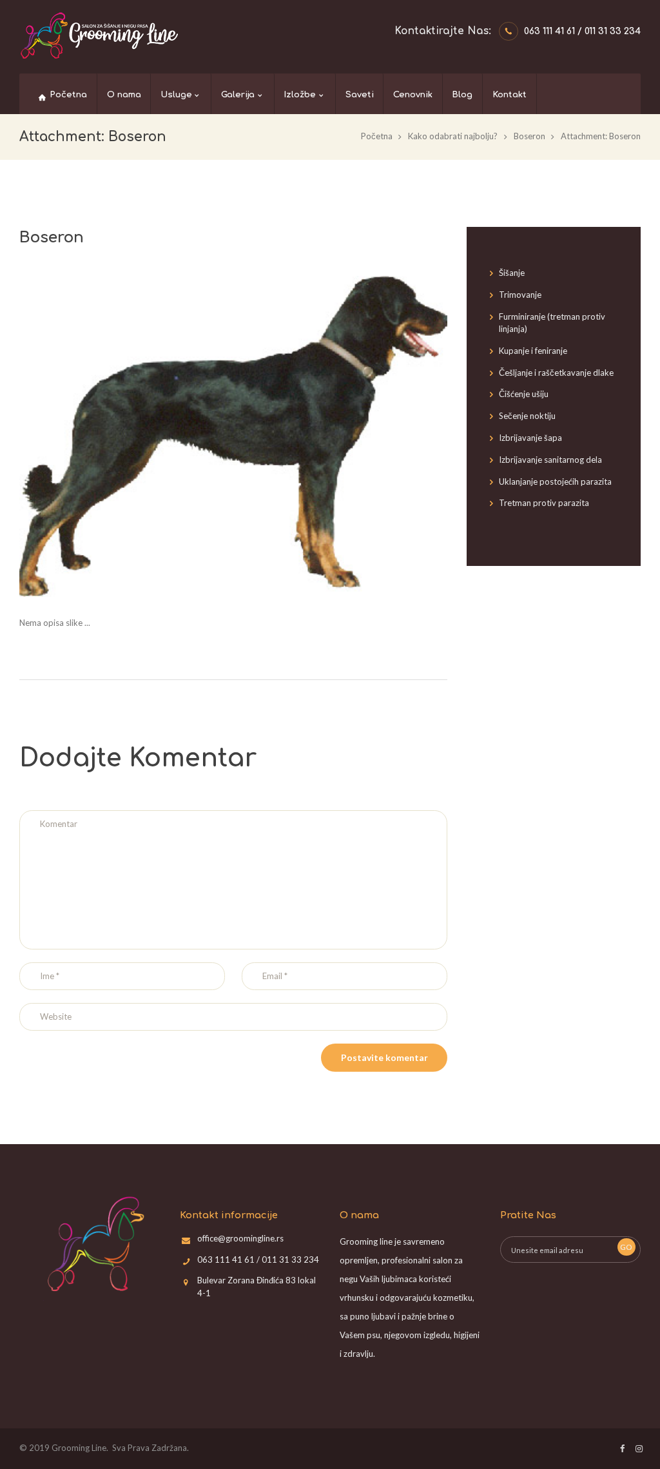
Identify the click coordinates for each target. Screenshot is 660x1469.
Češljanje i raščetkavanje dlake (556, 372)
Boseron (529, 136)
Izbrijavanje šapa (530, 438)
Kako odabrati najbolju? (453, 136)
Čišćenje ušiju (523, 394)
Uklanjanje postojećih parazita (555, 481)
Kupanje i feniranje (533, 350)
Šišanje (512, 273)
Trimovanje (520, 294)
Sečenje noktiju (527, 416)
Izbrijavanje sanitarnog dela (550, 459)
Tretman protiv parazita (544, 503)
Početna (377, 136)
